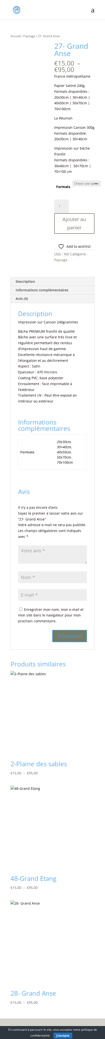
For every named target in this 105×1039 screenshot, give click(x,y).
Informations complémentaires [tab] (42, 290)
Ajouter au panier (74, 223)
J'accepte (62, 1035)
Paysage (29, 36)
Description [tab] (25, 281)
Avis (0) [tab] (22, 298)
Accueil (15, 36)
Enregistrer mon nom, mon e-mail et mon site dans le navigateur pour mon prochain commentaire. (51, 615)
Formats (63, 186)
